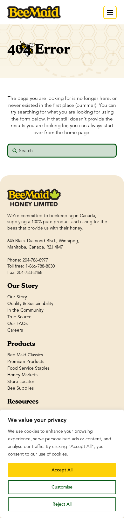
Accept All (62, 470)
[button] (110, 12)
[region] (62, 464)
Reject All (62, 504)
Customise (62, 487)
